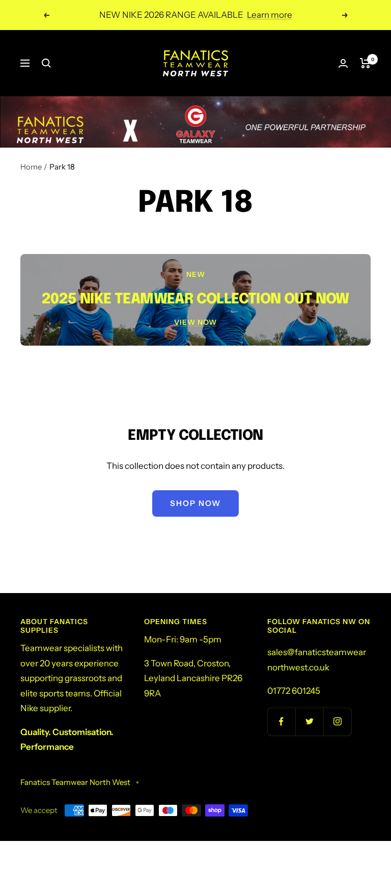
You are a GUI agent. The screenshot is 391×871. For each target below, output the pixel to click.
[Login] (343, 63)
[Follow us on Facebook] (281, 722)
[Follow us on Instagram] (337, 722)
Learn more (269, 15)
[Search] (46, 63)
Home (31, 167)
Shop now (195, 503)
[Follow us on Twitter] (309, 722)
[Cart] (365, 63)
